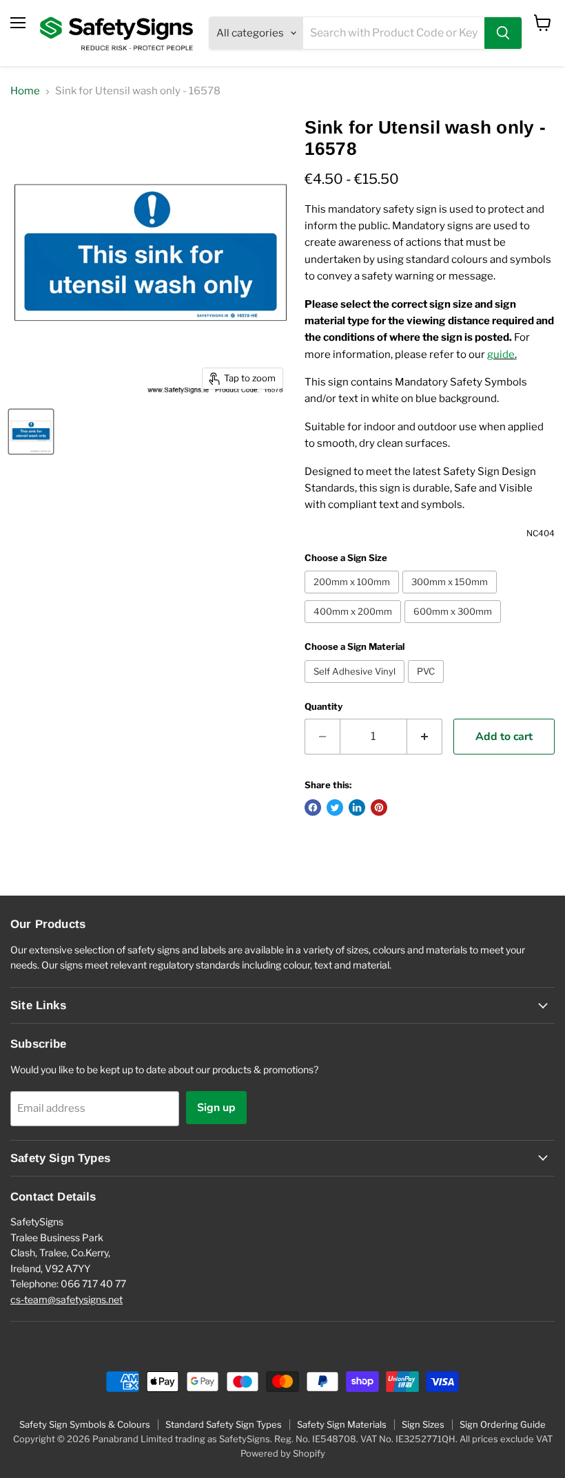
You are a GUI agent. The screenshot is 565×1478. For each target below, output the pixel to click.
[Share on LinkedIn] (357, 807)
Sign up (216, 1107)
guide (501, 354)
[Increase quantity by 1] (424, 736)
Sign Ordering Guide (503, 1424)
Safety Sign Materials (342, 1424)
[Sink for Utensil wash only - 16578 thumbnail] (31, 432)
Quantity (323, 706)
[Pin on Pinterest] (379, 807)
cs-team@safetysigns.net (66, 1299)
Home (25, 91)
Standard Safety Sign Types (223, 1424)
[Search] (503, 33)
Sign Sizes (423, 1424)
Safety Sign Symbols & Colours (84, 1424)
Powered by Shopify (282, 1453)
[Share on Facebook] (313, 807)
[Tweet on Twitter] (335, 807)
